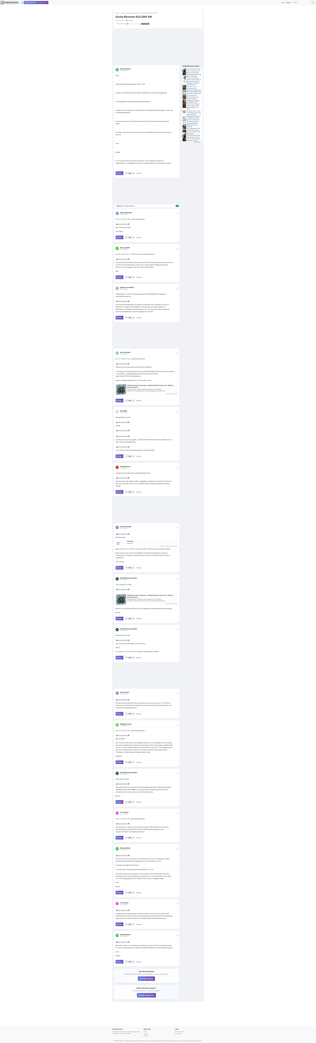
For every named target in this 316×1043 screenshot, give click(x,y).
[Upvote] (126, 173)
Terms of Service (179, 1031)
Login (283, 2)
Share (140, 173)
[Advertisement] (158, 42)
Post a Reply (147, 978)
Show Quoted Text (122, 224)
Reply (120, 173)
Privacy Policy (178, 1033)
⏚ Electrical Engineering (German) (130, 13)
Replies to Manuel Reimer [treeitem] (148, 206)
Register (288, 2)
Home (117, 13)
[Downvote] (133, 173)
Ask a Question (147, 995)
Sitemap (146, 1035)
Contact (146, 1033)
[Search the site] (313, 2)
